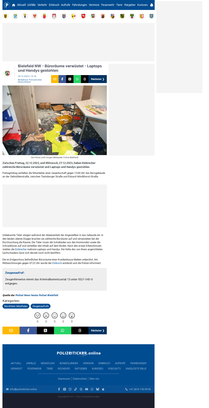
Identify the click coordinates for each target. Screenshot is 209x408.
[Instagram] (70, 389)
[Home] (7, 5)
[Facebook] (59, 389)
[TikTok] (75, 389)
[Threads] (81, 389)
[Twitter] (64, 389)
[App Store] (103, 389)
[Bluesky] (97, 389)
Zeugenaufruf (14, 272)
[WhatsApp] (92, 389)
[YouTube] (86, 389)
